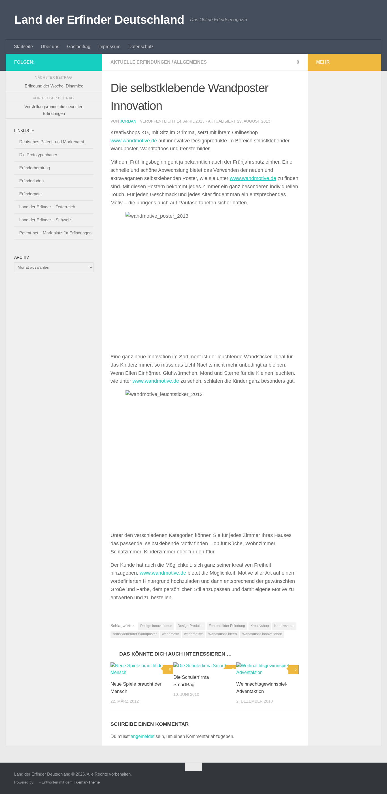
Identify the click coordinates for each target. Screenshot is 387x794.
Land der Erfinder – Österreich (47, 206)
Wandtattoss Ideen (222, 634)
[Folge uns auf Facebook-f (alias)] (90, 62)
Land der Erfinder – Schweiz (45, 219)
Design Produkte (190, 626)
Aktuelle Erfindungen (140, 62)
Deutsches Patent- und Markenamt (51, 141)
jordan (128, 121)
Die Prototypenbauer (38, 154)
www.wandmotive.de (133, 141)
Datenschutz (141, 46)
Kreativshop (259, 626)
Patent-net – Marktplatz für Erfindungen (55, 232)
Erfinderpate (30, 193)
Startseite (23, 46)
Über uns (50, 46)
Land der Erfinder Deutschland (99, 19)
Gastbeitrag (78, 46)
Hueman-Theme (87, 782)
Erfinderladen (31, 180)
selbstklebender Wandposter (134, 634)
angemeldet (142, 736)
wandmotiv (170, 634)
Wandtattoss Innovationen (262, 634)
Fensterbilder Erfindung (227, 626)
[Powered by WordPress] (36, 782)
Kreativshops (284, 626)
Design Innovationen (156, 626)
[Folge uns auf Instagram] (81, 62)
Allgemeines (190, 62)
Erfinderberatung (34, 167)
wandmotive (193, 634)
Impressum (109, 46)
